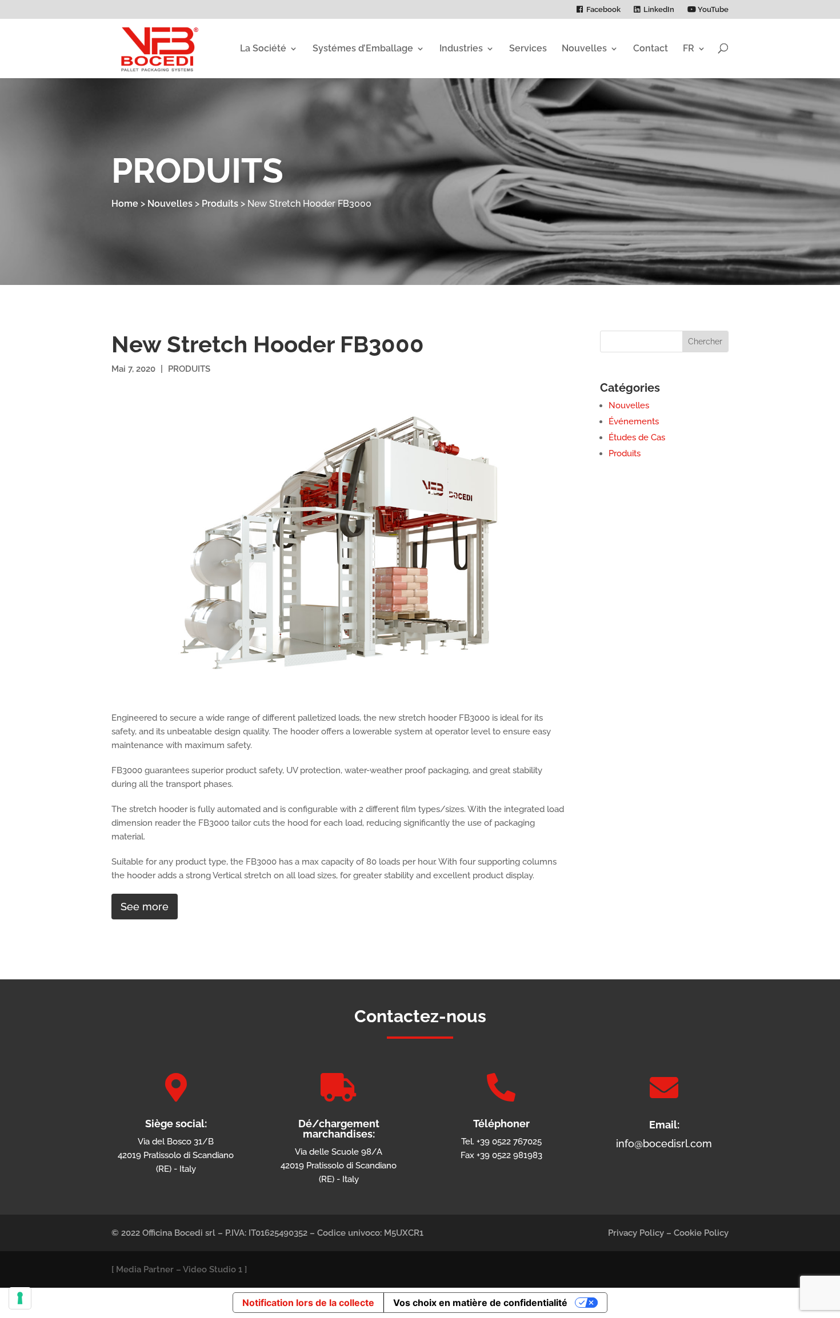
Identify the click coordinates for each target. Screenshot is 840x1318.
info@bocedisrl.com (664, 1144)
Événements (634, 421)
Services (528, 48)
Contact (650, 48)
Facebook (603, 10)
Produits (220, 203)
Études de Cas (637, 437)
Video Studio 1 (212, 1269)
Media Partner (145, 1269)
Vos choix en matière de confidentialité (480, 1302)
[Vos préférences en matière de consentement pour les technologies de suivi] (20, 1298)
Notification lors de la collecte (308, 1302)
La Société (263, 48)
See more (145, 907)
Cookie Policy (701, 1233)
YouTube (712, 10)
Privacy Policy (636, 1233)
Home (124, 203)
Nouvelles (584, 48)
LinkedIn (658, 10)
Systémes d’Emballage (363, 48)
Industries (461, 48)
